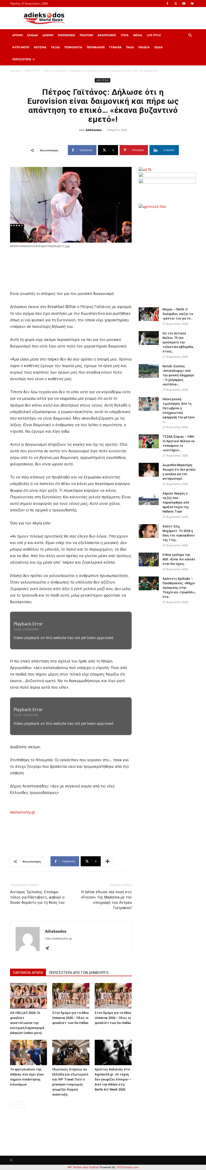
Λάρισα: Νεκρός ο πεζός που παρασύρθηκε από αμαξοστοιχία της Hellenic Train (176, 502)
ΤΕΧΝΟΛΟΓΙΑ (73, 47)
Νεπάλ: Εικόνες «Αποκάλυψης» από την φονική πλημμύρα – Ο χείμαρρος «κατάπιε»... (178, 375)
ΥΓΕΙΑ (125, 35)
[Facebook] (167, 3)
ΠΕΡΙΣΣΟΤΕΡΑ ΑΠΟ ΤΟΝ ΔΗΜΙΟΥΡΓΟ (79, 973)
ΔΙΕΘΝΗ (47, 35)
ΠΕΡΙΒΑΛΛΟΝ (96, 47)
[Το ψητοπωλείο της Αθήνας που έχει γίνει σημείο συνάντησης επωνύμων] (28, 1052)
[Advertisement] (172, 255)
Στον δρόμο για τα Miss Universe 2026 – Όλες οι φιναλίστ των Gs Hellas (70, 1018)
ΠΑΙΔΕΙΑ (144, 47)
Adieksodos (93, 130)
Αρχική (15, 70)
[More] (107, 861)
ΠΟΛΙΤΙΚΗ (86, 35)
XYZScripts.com (128, 1167)
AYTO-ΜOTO (20, 47)
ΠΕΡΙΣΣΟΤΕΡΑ (21, 59)
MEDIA (137, 35)
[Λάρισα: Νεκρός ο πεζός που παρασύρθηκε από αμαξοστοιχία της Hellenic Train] (149, 498)
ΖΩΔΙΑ (158, 47)
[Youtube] (184, 3)
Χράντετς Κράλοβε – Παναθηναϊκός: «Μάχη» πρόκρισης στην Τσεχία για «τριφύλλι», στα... (179, 588)
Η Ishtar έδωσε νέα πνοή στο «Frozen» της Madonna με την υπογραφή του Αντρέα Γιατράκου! (106, 900)
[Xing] (49, 949)
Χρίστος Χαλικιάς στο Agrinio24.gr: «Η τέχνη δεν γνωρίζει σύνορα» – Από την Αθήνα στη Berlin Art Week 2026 (113, 1079)
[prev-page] (13, 1104)
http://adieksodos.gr (58, 938)
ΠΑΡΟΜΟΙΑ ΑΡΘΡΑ (28, 973)
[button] (190, 35)
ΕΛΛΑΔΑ (32, 35)
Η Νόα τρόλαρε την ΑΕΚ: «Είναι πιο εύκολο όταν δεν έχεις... (179, 559)
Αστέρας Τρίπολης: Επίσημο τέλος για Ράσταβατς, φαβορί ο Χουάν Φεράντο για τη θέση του (37, 897)
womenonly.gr (22, 812)
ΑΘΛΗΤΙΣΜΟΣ (106, 35)
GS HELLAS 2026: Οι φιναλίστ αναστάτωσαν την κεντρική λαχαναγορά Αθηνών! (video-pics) (27, 1023)
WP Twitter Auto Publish (83, 1167)
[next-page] (21, 1104)
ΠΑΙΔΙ (130, 47)
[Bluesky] (192, 3)
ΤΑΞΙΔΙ (55, 47)
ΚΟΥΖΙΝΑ (40, 47)
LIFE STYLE (154, 35)
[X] (175, 3)
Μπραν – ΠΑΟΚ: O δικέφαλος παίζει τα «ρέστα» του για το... (178, 314)
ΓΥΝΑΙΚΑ (115, 47)
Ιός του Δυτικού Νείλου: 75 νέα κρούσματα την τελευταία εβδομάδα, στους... (178, 342)
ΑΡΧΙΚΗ (17, 35)
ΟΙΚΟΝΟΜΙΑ (66, 35)
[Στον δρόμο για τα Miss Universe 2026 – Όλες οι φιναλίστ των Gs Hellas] (70, 995)
